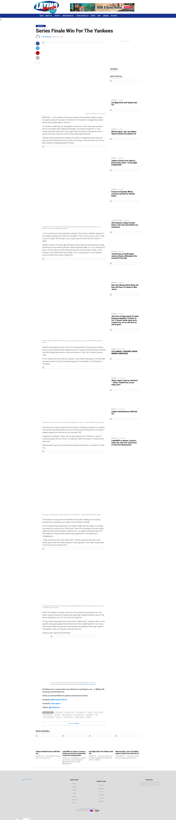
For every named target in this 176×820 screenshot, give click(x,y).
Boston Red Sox (81, 712)
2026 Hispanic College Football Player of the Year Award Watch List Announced (124, 225)
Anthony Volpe (69, 712)
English (20, 819)
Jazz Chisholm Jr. (67, 715)
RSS (74, 803)
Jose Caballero (78, 715)
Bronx (90, 712)
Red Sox (58, 717)
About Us (49, 16)
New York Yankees (48, 717)
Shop (99, 16)
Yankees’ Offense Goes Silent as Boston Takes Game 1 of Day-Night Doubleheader (124, 163)
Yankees (88, 717)
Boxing (101, 801)
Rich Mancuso (47, 37)
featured (57, 715)
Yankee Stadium (79, 717)
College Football (116, 220)
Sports (57, 16)
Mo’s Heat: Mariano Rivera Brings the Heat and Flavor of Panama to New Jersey (124, 287)
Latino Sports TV (82, 16)
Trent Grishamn (68, 717)
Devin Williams (47, 715)
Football (101, 795)
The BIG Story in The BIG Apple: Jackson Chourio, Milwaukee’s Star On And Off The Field (124, 256)
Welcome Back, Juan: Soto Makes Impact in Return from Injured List (123, 133)
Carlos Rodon (98, 712)
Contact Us (74, 800)
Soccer (101, 792)
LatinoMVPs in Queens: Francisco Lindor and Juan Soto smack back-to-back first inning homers (124, 443)
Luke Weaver (89, 715)
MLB (97, 715)
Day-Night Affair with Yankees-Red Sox (124, 104)
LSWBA (93, 16)
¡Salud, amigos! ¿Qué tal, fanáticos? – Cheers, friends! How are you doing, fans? (124, 382)
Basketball (101, 788)
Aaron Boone (59, 712)
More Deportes (68, 16)
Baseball (114, 100)
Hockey (101, 798)
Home (41, 16)
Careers (106, 16)
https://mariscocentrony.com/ (88, 684)
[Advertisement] (125, 53)
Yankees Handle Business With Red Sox (124, 413)
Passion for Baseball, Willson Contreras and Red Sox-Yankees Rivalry (123, 194)
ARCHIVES (114, 16)
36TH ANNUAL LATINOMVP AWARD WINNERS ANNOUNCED (124, 352)
